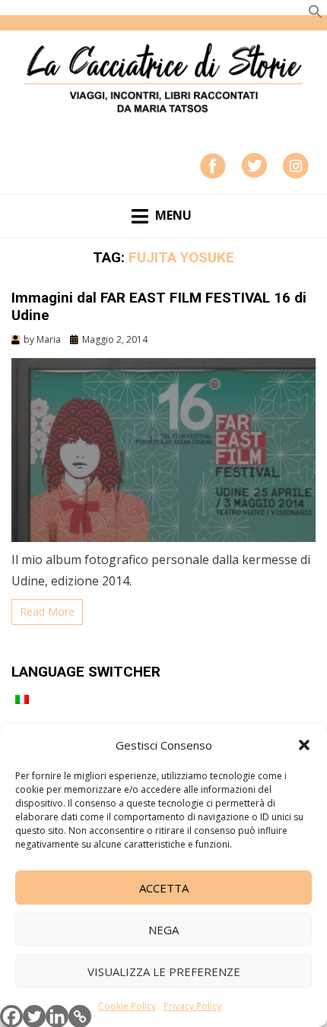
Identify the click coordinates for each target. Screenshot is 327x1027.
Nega (163, 929)
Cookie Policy (127, 1006)
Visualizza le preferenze (163, 971)
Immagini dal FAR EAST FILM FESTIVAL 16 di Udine (158, 306)
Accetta (164, 887)
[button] (304, 745)
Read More (47, 611)
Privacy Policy (192, 1006)
